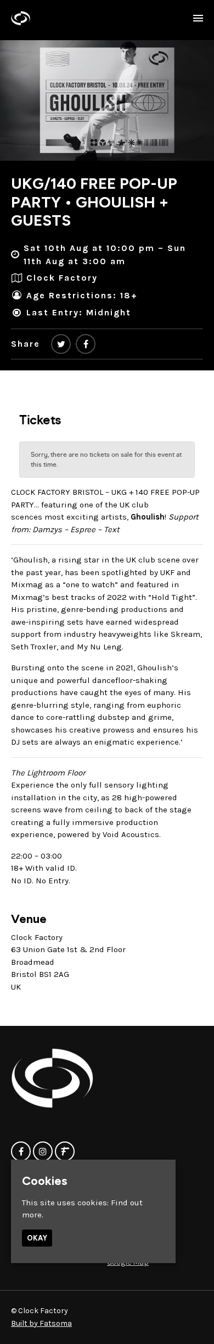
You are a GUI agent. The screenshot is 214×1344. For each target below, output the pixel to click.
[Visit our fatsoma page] (65, 1152)
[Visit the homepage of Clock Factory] (20, 18)
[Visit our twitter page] (61, 344)
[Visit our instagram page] (43, 1152)
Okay (37, 1238)
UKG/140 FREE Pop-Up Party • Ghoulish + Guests (94, 202)
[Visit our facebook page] (85, 344)
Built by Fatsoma (41, 1323)
